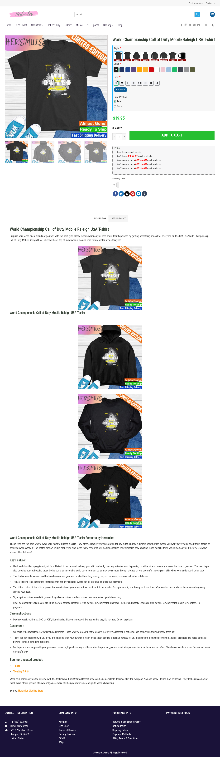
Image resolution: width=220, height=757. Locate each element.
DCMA (62, 738)
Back (119, 106)
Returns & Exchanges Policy (126, 721)
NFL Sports (93, 25)
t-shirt (123, 178)
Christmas (37, 25)
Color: (117, 63)
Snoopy (107, 25)
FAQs (61, 742)
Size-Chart (64, 726)
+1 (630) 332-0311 (20, 721)
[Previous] (11, 86)
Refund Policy (119, 218)
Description (100, 218)
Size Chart (21, 25)
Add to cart (172, 135)
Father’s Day (53, 25)
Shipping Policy (120, 730)
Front (119, 101)
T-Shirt (68, 25)
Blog (120, 25)
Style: (117, 48)
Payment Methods (121, 734)
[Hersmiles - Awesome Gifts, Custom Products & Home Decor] (37, 14)
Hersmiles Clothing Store (30, 690)
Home (8, 25)
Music (79, 25)
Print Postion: (120, 97)
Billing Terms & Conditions (125, 738)
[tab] (100, 218)
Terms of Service (67, 730)
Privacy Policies (67, 734)
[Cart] (212, 14)
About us (63, 721)
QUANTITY (117, 128)
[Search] (197, 14)
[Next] (101, 86)
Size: (117, 77)
